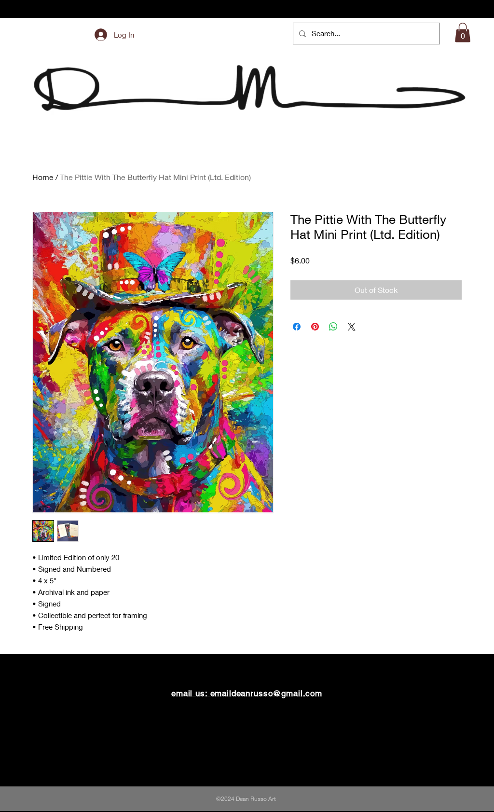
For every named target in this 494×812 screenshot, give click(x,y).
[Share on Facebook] (296, 326)
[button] (462, 32)
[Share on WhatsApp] (333, 326)
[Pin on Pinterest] (315, 326)
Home (43, 176)
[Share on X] (351, 326)
